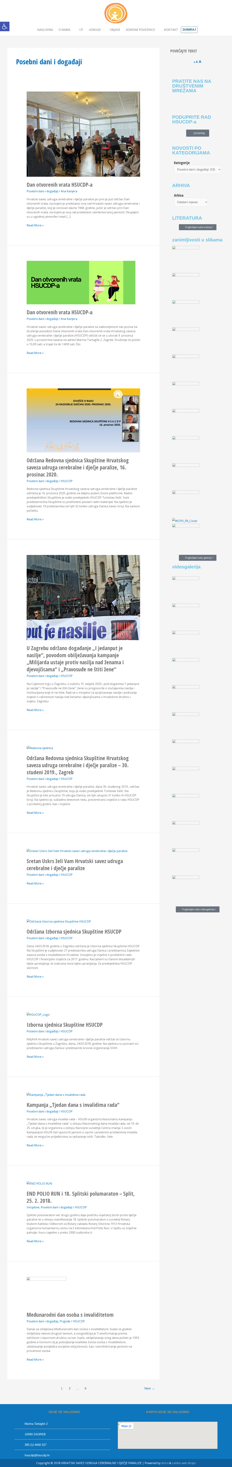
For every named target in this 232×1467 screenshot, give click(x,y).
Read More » (35, 225)
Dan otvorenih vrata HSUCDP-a (59, 184)
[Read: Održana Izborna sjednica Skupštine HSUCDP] (59, 921)
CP (81, 30)
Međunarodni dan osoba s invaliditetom (70, 1314)
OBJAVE (115, 30)
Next (149, 1388)
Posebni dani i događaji (42, 191)
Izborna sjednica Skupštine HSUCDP (65, 1024)
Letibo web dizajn (184, 1463)
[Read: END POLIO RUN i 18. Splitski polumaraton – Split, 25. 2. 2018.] (39, 1183)
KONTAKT (171, 30)
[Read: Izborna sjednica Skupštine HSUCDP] (38, 1014)
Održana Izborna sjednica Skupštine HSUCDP (74, 931)
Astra (165, 1463)
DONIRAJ (189, 29)
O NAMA (64, 30)
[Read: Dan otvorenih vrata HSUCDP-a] (83, 134)
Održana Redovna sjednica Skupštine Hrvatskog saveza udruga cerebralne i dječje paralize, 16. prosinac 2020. (78, 467)
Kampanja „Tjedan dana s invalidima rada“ (73, 1104)
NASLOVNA (45, 30)
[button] (4, 26)
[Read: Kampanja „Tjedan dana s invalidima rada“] (56, 1094)
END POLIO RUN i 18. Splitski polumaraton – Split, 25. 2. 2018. (81, 1197)
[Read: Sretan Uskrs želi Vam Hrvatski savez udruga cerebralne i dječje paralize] (77, 851)
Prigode (65, 1321)
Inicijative (33, 1207)
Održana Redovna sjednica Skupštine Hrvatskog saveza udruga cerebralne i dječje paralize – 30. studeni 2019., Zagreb (78, 765)
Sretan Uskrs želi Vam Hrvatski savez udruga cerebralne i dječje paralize (75, 864)
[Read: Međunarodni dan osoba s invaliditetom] (47, 1292)
